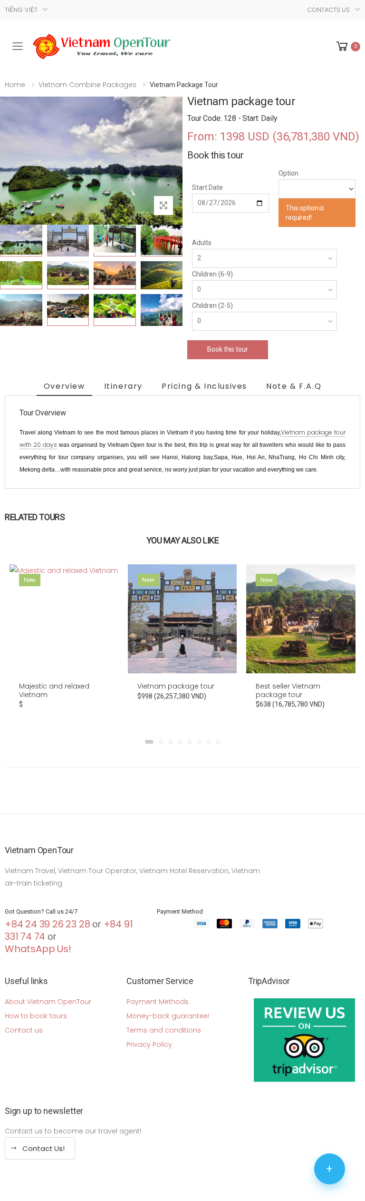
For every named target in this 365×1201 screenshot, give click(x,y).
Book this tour (227, 349)
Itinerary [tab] (123, 386)
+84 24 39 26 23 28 (47, 924)
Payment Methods (157, 1001)
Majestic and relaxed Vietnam (54, 690)
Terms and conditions (163, 1030)
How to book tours (36, 1016)
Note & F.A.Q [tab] (293, 386)
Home (15, 84)
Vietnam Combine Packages (87, 84)
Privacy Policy (149, 1044)
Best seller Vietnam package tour (288, 690)
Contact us (24, 1030)
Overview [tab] (64, 386)
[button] (347, 46)
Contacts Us (328, 9)
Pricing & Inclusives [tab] (204, 386)
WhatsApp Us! (38, 948)
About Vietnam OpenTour (48, 1001)
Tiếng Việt (21, 9)
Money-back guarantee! (167, 1016)
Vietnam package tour (175, 686)
